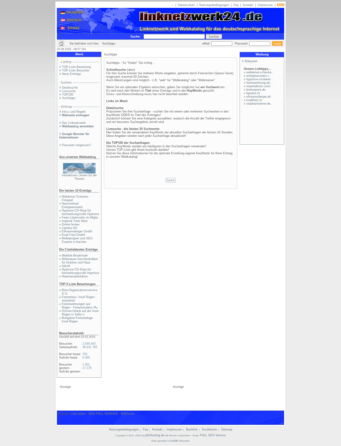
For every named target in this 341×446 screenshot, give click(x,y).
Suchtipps (68, 98)
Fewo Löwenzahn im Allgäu (80, 217)
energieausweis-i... (258, 75)
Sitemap (226, 429)
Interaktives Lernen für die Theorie (79, 176)
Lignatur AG (69, 228)
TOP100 (67, 94)
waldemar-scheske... (260, 72)
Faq (235, 5)
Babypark (251, 61)
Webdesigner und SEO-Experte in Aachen (77, 240)
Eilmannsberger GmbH (77, 231)
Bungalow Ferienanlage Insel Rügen (77, 319)
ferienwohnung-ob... (259, 82)
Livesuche (69, 91)
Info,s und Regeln (74, 111)
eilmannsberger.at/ (258, 96)
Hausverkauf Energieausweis (72, 205)
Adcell (66, 266)
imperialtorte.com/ (258, 86)
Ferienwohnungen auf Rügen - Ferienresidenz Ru (79, 305)
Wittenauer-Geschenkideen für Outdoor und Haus (80, 260)
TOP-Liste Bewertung (76, 67)
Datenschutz (186, 5)
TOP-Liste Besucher (75, 70)
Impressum (265, 5)
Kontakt (248, 5)
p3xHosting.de (154, 435)
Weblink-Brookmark (75, 255)
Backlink (192, 429)
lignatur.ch (253, 93)
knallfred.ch (254, 100)
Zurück (171, 180)
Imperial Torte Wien (75, 221)
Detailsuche (70, 87)
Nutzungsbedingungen (214, 5)
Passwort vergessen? (76, 145)
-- (173, 5)
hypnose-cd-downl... (259, 79)
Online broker (71, 224)
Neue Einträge (71, 74)
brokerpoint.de (255, 89)
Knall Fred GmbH (73, 235)
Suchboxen (209, 429)
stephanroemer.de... (259, 103)
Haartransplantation (75, 276)
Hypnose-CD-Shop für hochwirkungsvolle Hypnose (80, 212)
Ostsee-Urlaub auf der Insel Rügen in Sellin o (80, 312)
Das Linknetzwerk (74, 123)
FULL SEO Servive (213, 435)
